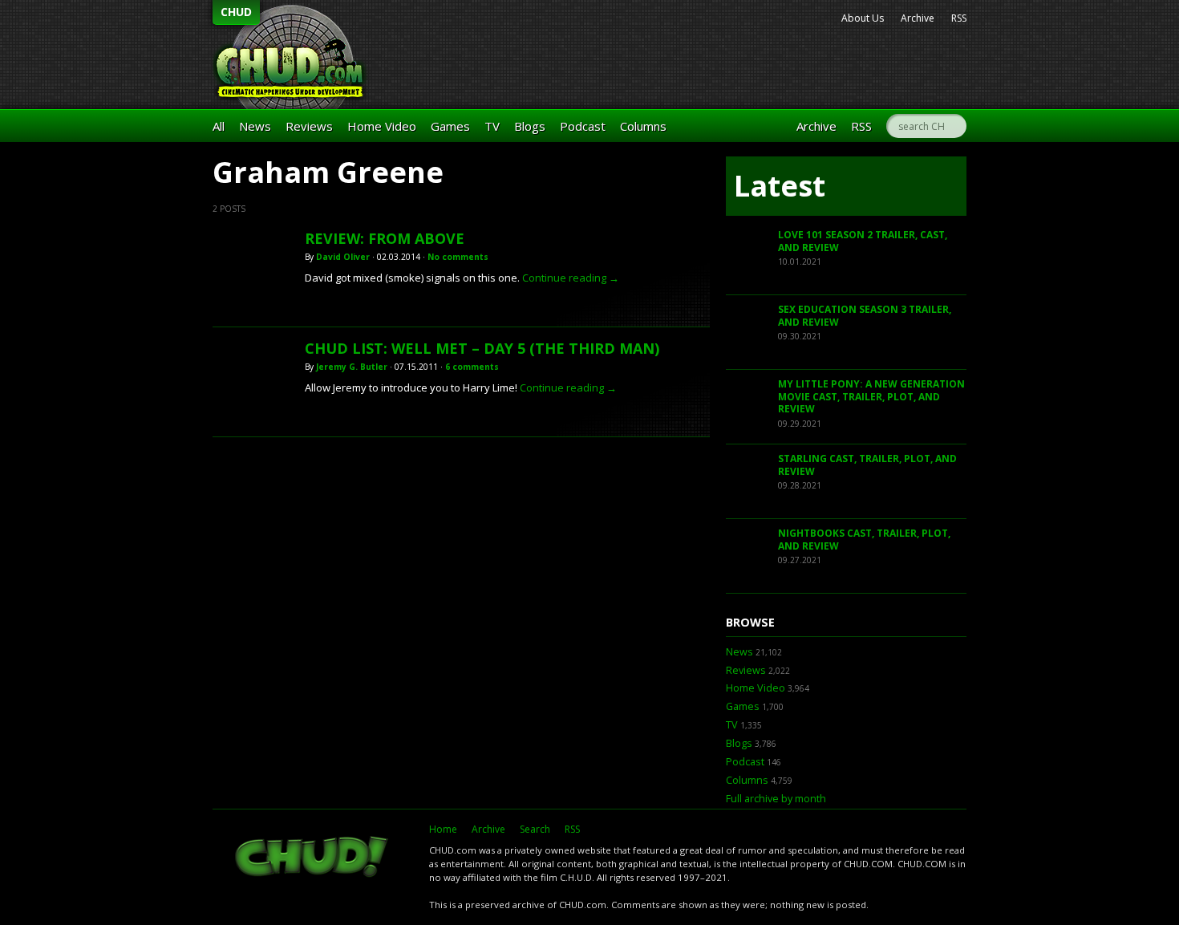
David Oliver (343, 256)
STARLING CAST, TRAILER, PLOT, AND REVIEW (867, 465)
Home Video (381, 126)
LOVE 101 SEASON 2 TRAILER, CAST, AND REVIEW (862, 241)
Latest (779, 185)
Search (535, 829)
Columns (643, 126)
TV (492, 126)
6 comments (472, 366)
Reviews (309, 126)
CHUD (236, 11)
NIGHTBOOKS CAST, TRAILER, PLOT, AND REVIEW (864, 539)
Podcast (583, 126)
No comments (457, 256)
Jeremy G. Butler (351, 366)
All (219, 126)
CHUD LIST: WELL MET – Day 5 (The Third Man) (482, 348)
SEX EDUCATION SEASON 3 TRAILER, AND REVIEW (864, 315)
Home (443, 829)
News (255, 126)
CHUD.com (313, 858)
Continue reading (570, 277)
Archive (917, 18)
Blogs (529, 126)
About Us (862, 18)
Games (450, 126)
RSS (958, 18)
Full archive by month (776, 798)
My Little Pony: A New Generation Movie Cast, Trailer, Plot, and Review (871, 396)
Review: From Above (384, 238)
